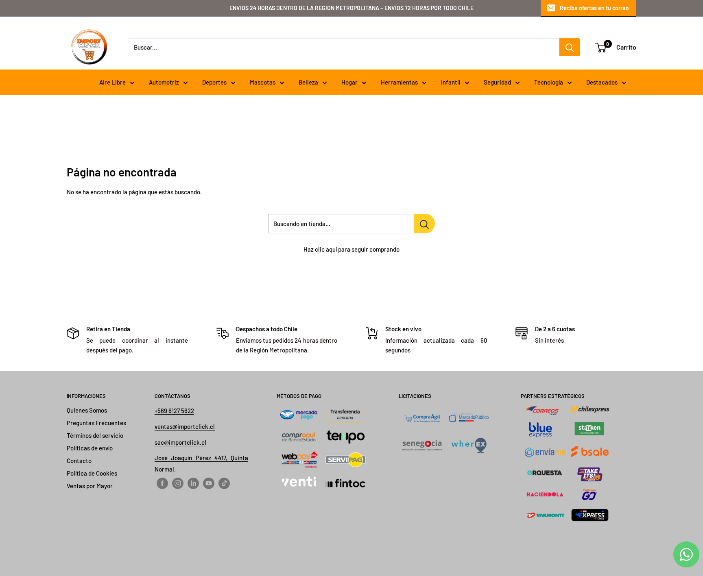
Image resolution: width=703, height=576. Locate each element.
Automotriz (164, 82)
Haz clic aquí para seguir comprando (351, 249)
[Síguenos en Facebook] (162, 483)
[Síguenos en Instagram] (177, 483)
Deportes (214, 82)
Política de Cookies (92, 473)
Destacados (602, 82)
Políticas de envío (90, 448)
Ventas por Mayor (90, 485)
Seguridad (497, 82)
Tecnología (548, 82)
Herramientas (399, 82)
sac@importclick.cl (180, 442)
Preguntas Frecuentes (96, 422)
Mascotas (262, 82)
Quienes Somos (87, 410)
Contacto (79, 460)
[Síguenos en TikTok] (224, 483)
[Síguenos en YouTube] (208, 483)
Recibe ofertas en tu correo (594, 7)
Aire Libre (112, 82)
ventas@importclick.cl (185, 426)
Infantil (451, 82)
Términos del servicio (95, 435)
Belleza (308, 82)
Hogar (349, 82)
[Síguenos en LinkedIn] (193, 483)
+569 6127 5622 (174, 410)
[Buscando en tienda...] (424, 223)
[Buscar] (569, 47)
